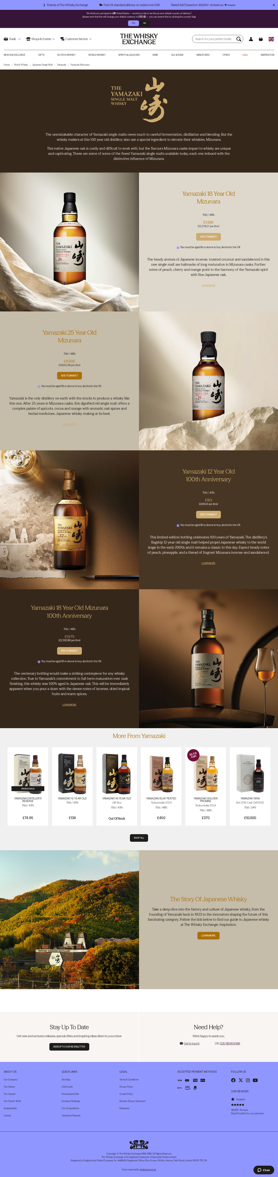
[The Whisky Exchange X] (240, 1080)
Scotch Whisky (66, 54)
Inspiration (267, 54)
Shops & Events (41, 39)
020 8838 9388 (230, 1043)
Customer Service (76, 39)
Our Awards (9, 1094)
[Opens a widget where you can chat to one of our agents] (263, 1170)
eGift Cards (67, 1086)
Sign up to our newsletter (69, 1046)
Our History (9, 1086)
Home (7, 64)
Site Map (66, 1079)
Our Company (11, 1079)
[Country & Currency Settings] (271, 39)
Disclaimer (125, 1108)
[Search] (239, 39)
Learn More (208, 285)
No (144, 23)
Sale (245, 54)
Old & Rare (177, 54)
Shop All (139, 837)
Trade (12, 39)
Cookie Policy (126, 1094)
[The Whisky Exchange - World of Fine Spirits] (139, 39)
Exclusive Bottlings (71, 1101)
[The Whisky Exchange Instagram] (248, 1080)
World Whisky (97, 54)
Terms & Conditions (129, 1079)
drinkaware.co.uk (148, 1169)
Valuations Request (71, 1115)
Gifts (41, 54)
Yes (133, 23)
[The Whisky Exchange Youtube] (255, 1080)
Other (226, 54)
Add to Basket (208, 236)
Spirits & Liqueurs (129, 54)
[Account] (251, 39)
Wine (155, 54)
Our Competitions (70, 1108)
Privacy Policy (126, 1086)
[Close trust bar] (273, 5)
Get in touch (191, 1043)
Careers (7, 1115)
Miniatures (203, 54)
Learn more (208, 935)
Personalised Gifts (70, 1094)
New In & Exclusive (14, 54)
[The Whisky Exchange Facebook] (233, 1080)
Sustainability (10, 1108)
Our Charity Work (12, 1101)
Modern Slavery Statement (132, 1101)
